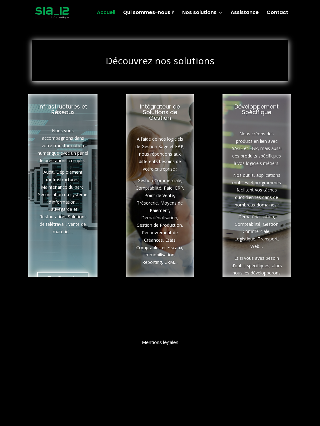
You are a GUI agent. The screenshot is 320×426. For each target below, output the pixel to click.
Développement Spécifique (256, 109)
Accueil (106, 13)
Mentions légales (160, 342)
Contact (277, 13)
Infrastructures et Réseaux (62, 109)
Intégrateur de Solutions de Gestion (160, 112)
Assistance (245, 13)
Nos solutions (199, 13)
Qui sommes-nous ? (148, 13)
